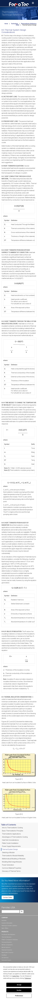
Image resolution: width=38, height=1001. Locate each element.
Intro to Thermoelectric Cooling (12, 828)
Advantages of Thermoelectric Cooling (15, 837)
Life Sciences (5, 957)
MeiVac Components (7, 945)
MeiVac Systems (6, 947)
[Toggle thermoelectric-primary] (32, 3)
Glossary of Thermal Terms (11, 871)
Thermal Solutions (6, 937)
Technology (14, 23)
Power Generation (8, 865)
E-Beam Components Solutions (10, 939)
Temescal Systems (7, 942)
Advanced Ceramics (7, 950)
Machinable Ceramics (7, 952)
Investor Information (7, 923)
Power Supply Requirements (11, 846)
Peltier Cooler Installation (10, 843)
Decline (19, 990)
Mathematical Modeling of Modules (13, 859)
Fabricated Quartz (6, 960)
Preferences (19, 996)
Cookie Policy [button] (15, 976)
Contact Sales (7, 897)
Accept (19, 985)
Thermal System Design (10, 849)
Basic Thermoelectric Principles (12, 831)
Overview (4, 920)
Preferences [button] (28, 978)
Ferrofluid (4, 955)
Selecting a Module (8, 852)
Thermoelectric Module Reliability (13, 855)
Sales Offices (5, 928)
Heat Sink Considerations (10, 840)
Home (6, 23)
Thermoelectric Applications (11, 834)
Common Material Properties (11, 868)
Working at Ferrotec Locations (9, 925)
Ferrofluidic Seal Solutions (8, 934)
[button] (19, 4)
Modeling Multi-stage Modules (12, 862)
